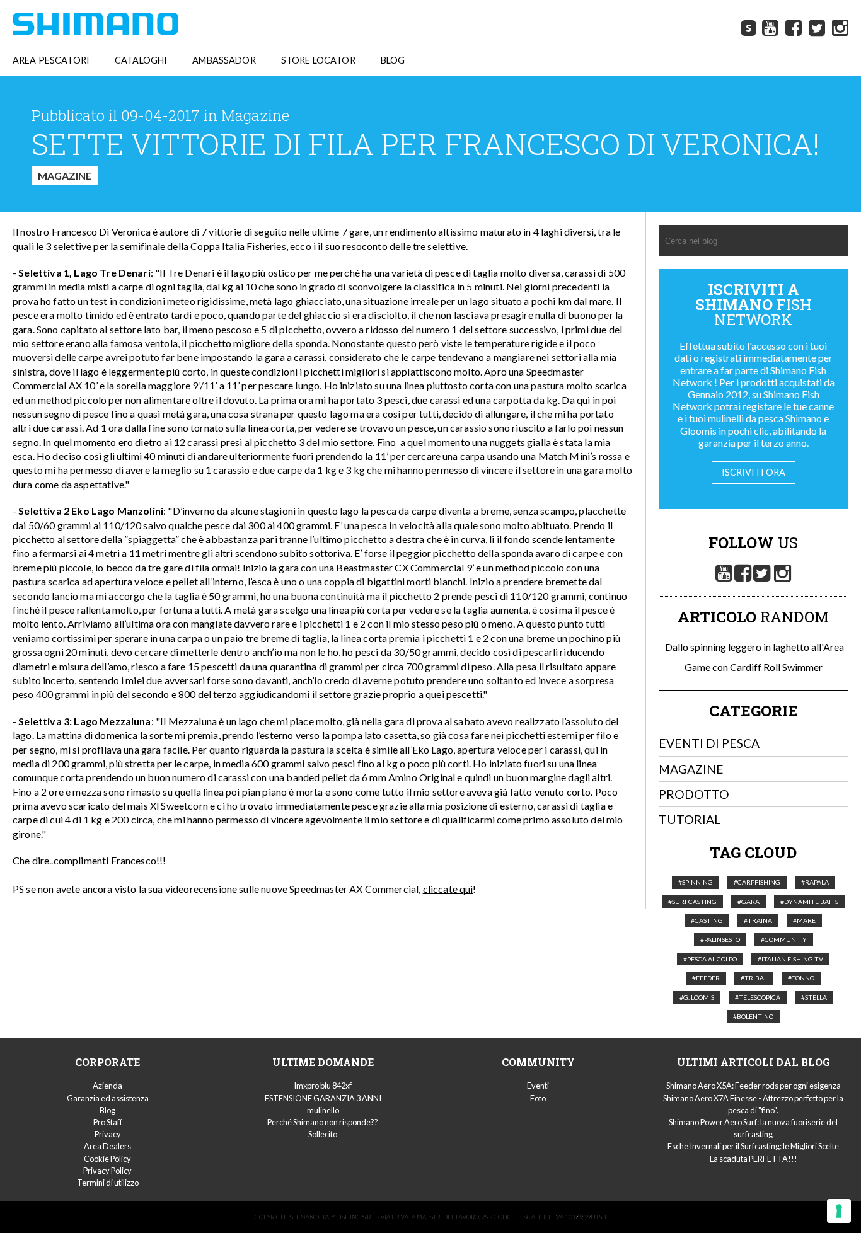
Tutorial (690, 819)
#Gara (748, 901)
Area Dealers (107, 1146)
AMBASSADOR (223, 60)
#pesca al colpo (710, 959)
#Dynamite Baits (809, 901)
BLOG (393, 60)
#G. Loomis (696, 997)
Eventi (538, 1086)
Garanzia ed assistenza (108, 1098)
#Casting (707, 920)
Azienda (107, 1086)
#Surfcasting (692, 901)
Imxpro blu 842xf (323, 1086)
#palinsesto (720, 939)
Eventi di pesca (709, 743)
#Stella (814, 997)
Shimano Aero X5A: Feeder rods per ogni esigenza (753, 1086)
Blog (107, 1110)
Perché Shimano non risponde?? (322, 1122)
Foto (538, 1098)
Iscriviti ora (753, 472)
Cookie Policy (107, 1159)
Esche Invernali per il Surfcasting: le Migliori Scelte (753, 1146)
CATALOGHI (141, 60)
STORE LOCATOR (318, 60)
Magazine (64, 175)
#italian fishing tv (790, 959)
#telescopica (757, 997)
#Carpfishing (757, 882)
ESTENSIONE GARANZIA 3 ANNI (323, 1098)
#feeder (706, 978)
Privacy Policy (107, 1171)
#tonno (801, 978)
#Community (784, 939)
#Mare (804, 920)
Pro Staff (107, 1122)
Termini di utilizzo (108, 1183)
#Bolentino (753, 1016)
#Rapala (815, 882)
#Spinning (695, 882)
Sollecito (322, 1134)
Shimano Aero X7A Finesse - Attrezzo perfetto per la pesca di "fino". (753, 1104)
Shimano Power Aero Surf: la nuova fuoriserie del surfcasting (753, 1128)
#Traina (758, 920)
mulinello (323, 1110)
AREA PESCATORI (51, 60)
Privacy (108, 1134)
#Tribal (754, 978)
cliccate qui (448, 889)
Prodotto (694, 794)
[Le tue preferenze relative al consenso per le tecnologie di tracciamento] (839, 1211)
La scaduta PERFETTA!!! (753, 1159)
